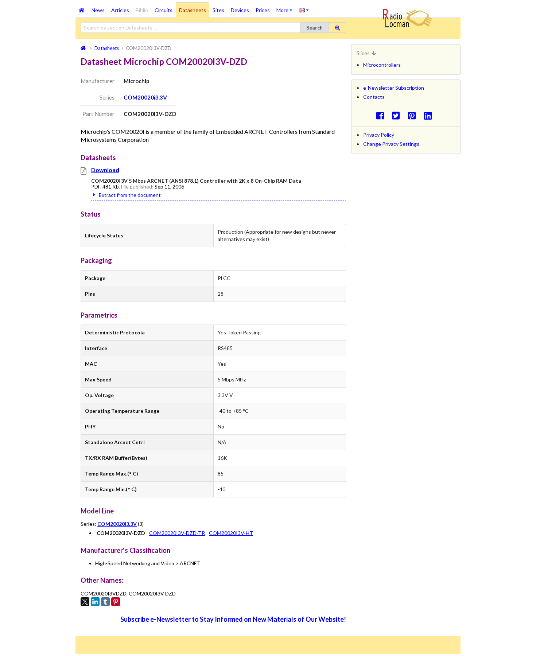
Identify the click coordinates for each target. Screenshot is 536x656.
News (98, 10)
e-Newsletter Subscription (393, 88)
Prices (263, 10)
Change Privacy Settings (391, 144)
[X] (85, 601)
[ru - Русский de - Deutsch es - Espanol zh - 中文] (304, 10)
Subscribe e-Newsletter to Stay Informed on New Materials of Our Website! (233, 619)
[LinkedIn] (95, 601)
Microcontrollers (382, 65)
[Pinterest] (115, 601)
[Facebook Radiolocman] (382, 115)
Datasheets (192, 10)
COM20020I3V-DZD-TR (177, 533)
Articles (120, 10)
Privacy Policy (378, 135)
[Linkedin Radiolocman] (430, 115)
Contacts (374, 97)
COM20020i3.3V (145, 97)
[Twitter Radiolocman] (398, 115)
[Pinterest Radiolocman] (414, 115)
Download (105, 169)
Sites (218, 10)
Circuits (163, 10)
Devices (240, 10)
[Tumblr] (105, 601)
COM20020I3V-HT (231, 533)
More (286, 7)
